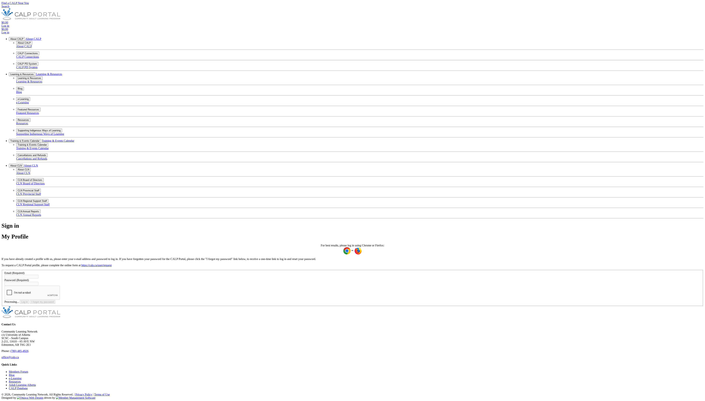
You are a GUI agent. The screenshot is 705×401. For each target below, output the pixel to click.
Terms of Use (102, 394)
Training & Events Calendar (24, 141)
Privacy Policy (83, 394)
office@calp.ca (10, 357)
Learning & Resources (22, 74)
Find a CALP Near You (15, 3)
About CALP (17, 39)
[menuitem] (18, 371)
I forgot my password (42, 302)
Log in (24, 302)
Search (5, 6)
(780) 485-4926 (19, 351)
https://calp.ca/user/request (96, 265)
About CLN (16, 165)
